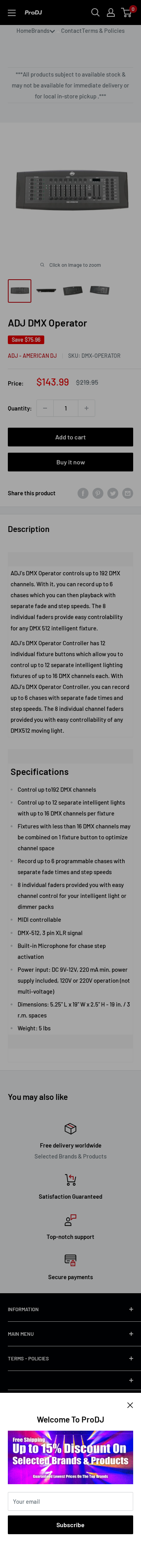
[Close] (130, 1404)
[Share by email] (127, 493)
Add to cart (70, 437)
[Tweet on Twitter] (112, 493)
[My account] (111, 12)
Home (23, 30)
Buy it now (70, 462)
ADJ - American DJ (32, 355)
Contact (71, 30)
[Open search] (95, 12)
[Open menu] (12, 13)
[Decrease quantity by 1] (45, 408)
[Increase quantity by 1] (86, 408)
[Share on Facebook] (83, 493)
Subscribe (70, 1524)
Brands (40, 30)
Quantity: (20, 408)
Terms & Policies (103, 30)
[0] (127, 12)
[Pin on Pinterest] (97, 493)
